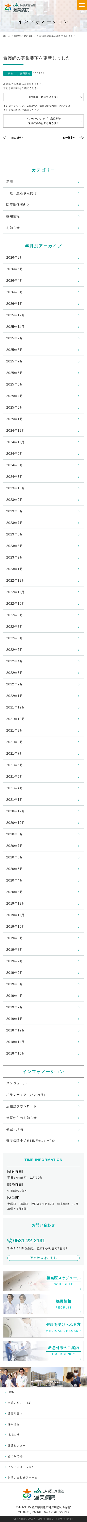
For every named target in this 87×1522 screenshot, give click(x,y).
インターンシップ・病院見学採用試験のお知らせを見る (44, 121)
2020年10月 (15, 822)
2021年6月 (14, 765)
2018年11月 (15, 1042)
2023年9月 (14, 499)
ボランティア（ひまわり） (26, 1094)
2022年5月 (14, 649)
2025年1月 (14, 419)
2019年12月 (15, 903)
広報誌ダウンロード (21, 1106)
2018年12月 (15, 1030)
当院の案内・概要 (20, 1402)
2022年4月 (14, 661)
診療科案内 (15, 1413)
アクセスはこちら (43, 1258)
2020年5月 (14, 869)
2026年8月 (14, 257)
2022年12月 (15, 580)
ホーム (7, 36)
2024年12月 (15, 430)
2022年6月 (14, 638)
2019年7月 (14, 961)
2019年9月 (14, 938)
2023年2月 (14, 557)
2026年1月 (14, 303)
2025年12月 (15, 315)
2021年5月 (14, 776)
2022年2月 (14, 684)
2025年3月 (14, 407)
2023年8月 (14, 511)
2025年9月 (14, 338)
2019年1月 (14, 1019)
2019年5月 (14, 984)
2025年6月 (14, 373)
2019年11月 (15, 915)
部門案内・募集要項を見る (43, 97)
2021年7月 (14, 753)
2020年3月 (14, 892)
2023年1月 (14, 569)
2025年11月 (15, 326)
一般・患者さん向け (21, 193)
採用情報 (13, 216)
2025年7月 (14, 361)
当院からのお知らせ (25, 36)
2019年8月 (14, 949)
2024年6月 (14, 453)
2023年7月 (14, 523)
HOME (12, 1392)
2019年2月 (14, 1007)
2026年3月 (14, 292)
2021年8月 (14, 742)
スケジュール (16, 1083)
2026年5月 (14, 269)
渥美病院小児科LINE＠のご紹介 (30, 1141)
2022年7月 (14, 626)
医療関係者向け (18, 204)
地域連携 (14, 1434)
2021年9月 (14, 730)
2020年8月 (14, 834)
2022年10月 (15, 603)
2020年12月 (15, 811)
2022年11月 (15, 592)
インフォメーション (21, 1467)
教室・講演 (14, 1129)
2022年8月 (14, 615)
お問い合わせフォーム (23, 1477)
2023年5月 (14, 534)
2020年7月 (14, 846)
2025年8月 (14, 350)
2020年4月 (14, 880)
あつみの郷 (15, 1456)
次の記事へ (69, 137)
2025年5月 (14, 384)
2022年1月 (14, 696)
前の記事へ (17, 137)
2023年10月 (15, 488)
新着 (9, 181)
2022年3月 (14, 672)
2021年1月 (14, 799)
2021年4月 (14, 788)
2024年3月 (14, 476)
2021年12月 (15, 707)
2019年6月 (14, 972)
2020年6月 (14, 857)
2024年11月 (15, 442)
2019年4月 (14, 995)
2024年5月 (14, 465)
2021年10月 (15, 719)
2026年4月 (14, 280)
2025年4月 (14, 396)
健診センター (17, 1445)
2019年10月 (15, 926)
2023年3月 (14, 546)
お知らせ (13, 227)
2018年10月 (15, 1053)
